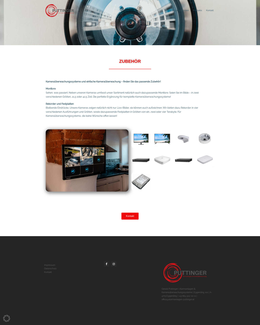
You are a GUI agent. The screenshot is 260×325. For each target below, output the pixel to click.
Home (168, 10)
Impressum (49, 265)
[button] (6, 318)
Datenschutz (50, 268)
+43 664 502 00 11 (187, 296)
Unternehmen (182, 10)
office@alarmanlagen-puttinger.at (178, 299)
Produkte (197, 10)
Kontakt (210, 10)
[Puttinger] (59, 10)
